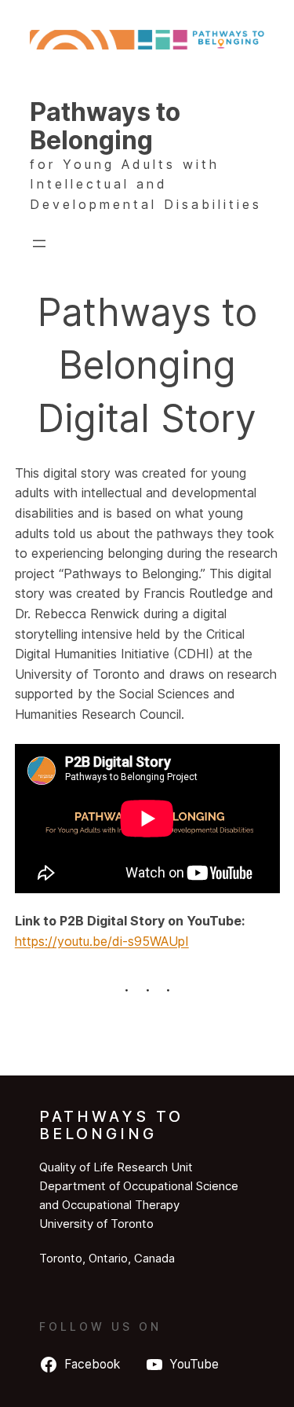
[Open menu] (39, 243)
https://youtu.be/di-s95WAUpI (102, 941)
